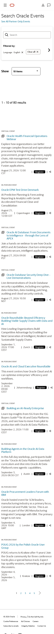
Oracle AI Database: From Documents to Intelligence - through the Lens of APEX (28, 235)
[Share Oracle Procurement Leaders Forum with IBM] (50, 525)
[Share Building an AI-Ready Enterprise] (50, 431)
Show (5, 71)
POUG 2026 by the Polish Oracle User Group (23, 546)
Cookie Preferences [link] (10, 621)
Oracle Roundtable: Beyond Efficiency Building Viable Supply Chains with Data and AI (27, 321)
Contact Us (41, 626)
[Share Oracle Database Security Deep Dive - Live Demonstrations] (50, 299)
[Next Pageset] (39, 593)
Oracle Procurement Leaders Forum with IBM (25, 493)
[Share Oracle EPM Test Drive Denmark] (50, 213)
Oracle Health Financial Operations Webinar (27, 137)
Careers (35, 621)
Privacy (23, 617)
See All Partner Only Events (15, 21)
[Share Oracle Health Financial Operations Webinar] (50, 171)
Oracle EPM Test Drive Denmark (20, 189)
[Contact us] (49, 5)
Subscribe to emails (11, 626)
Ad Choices (25, 621)
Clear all (31, 51)
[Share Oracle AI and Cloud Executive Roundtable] (51, 387)
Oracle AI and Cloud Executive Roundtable (25, 366)
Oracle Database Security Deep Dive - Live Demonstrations (28, 276)
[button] (5, 5)
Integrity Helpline (28, 626)
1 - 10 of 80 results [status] (13, 102)
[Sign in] (43, 5)
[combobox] (27, 34)
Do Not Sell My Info (35, 617)
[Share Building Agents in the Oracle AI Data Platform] (50, 474)
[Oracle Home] (12, 5)
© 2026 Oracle (9, 616)
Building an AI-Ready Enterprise (25, 408)
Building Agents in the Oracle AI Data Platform (22, 450)
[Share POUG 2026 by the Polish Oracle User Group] (50, 576)
